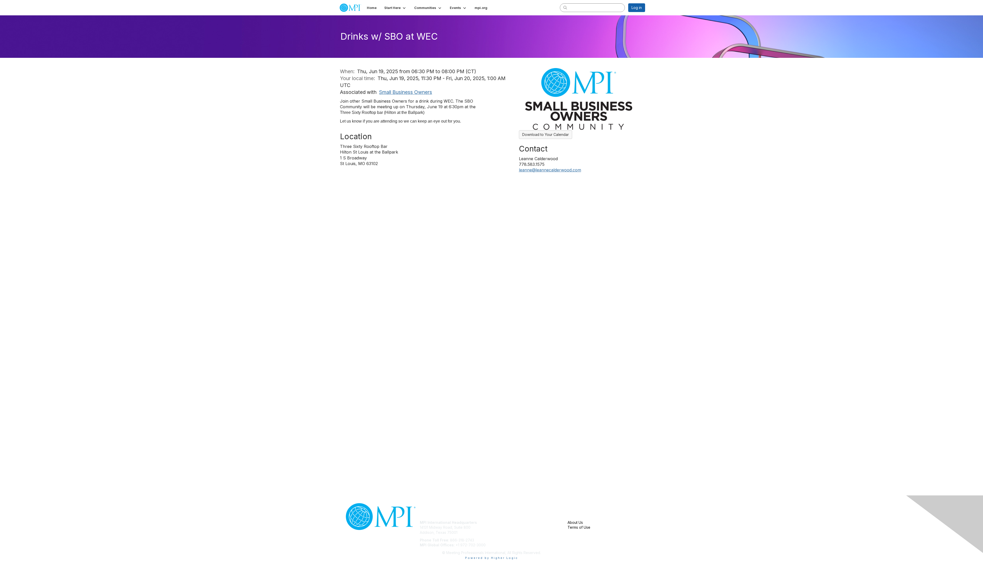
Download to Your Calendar (545, 134)
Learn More (503, 532)
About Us (575, 522)
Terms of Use (579, 527)
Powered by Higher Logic (491, 558)
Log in (637, 7)
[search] (565, 7)
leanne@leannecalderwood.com (550, 169)
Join (497, 522)
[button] (395, 8)
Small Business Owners (405, 92)
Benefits (500, 527)
